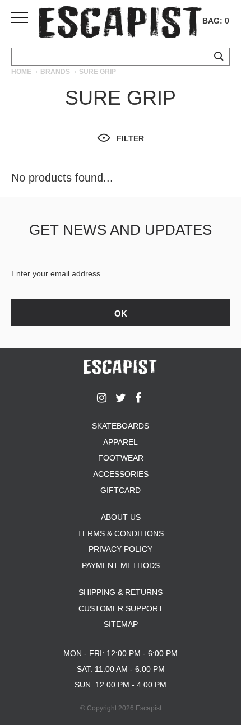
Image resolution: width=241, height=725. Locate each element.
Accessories (121, 474)
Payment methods (121, 565)
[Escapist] (120, 24)
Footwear (120, 457)
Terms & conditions (120, 533)
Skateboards (120, 425)
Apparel (120, 442)
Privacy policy (120, 549)
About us (121, 517)
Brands (55, 72)
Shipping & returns (120, 592)
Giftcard (120, 490)
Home (21, 72)
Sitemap (121, 624)
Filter (130, 138)
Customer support (120, 608)
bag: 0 (215, 20)
